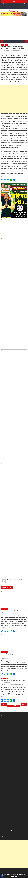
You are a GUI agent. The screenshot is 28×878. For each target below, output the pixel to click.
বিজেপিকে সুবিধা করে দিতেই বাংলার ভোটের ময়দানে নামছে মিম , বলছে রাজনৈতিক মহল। (24, 704)
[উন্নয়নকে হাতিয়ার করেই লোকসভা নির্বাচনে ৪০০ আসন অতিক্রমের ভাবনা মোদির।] (14, 642)
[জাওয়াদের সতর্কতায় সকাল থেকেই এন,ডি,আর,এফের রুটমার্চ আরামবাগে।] (14, 598)
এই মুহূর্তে (2, 44)
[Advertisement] (14, 28)
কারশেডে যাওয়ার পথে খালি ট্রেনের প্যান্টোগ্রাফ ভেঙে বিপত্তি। (5, 704)
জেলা (6, 608)
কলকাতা (7, 44)
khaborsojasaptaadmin (17, 50)
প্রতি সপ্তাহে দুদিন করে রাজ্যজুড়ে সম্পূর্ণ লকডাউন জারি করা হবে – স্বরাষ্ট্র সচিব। (13, 681)
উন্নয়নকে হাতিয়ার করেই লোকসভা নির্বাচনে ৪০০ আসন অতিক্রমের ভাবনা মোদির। (12, 655)
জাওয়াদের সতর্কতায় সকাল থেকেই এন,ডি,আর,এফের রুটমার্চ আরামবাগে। (13, 612)
